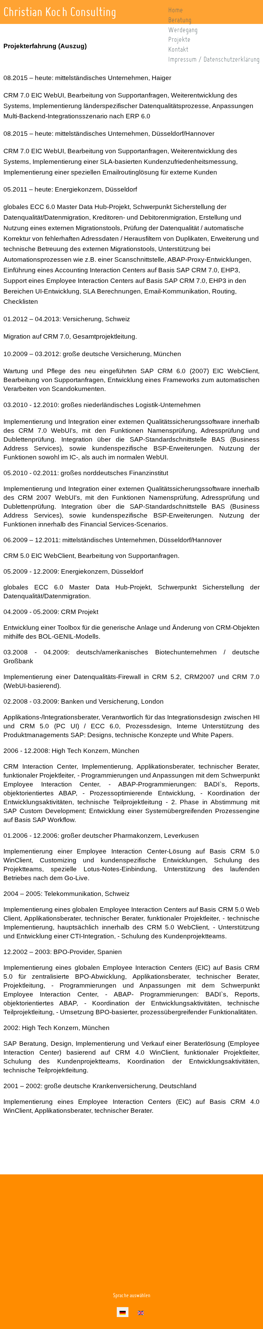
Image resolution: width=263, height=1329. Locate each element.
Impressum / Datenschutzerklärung (214, 59)
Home (175, 9)
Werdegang (183, 29)
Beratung (179, 19)
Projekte (179, 39)
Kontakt (178, 49)
